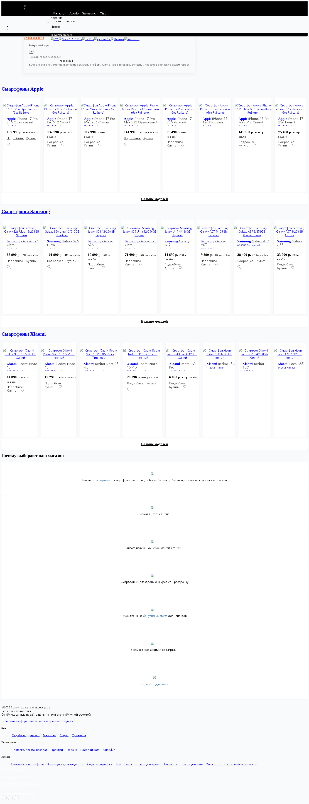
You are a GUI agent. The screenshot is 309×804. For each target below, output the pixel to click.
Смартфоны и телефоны (27, 764)
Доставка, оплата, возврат (29, 749)
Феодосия (66, 60)
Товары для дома (147, 764)
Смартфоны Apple (22, 89)
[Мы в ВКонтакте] (11, 799)
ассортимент (105, 480)
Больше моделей (154, 199)
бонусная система (155, 616)
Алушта (33, 60)
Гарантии (56, 749)
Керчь (56, 60)
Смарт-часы (124, 764)
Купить (31, 138)
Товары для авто (191, 764)
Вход (54, 34)
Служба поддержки (26, 735)
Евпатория (45, 60)
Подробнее (15, 138)
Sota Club (109, 749)
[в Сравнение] (11, 144)
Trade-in (71, 749)
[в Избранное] (63, 145)
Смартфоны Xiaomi (23, 334)
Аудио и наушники (99, 764)
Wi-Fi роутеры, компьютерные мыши (231, 764)
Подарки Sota (89, 749)
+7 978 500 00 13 (12, 770)
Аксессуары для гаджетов (65, 764)
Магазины (49, 735)
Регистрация (64, 34)
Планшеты (170, 764)
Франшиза (79, 735)
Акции (64, 735)
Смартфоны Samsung (25, 211)
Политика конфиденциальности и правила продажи (37, 721)
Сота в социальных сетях (18, 793)
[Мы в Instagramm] (4, 799)
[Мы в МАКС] (16, 799)
